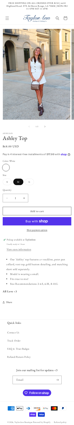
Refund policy (60, 422)
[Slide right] (45, 127)
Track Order (14, 340)
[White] (6, 167)
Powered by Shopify (42, 422)
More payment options (37, 229)
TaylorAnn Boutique (23, 422)
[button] (7, 18)
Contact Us (13, 332)
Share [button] (9, 302)
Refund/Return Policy (19, 356)
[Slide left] (29, 127)
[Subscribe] (57, 380)
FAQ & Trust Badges (18, 348)
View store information (19, 249)
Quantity (7, 189)
